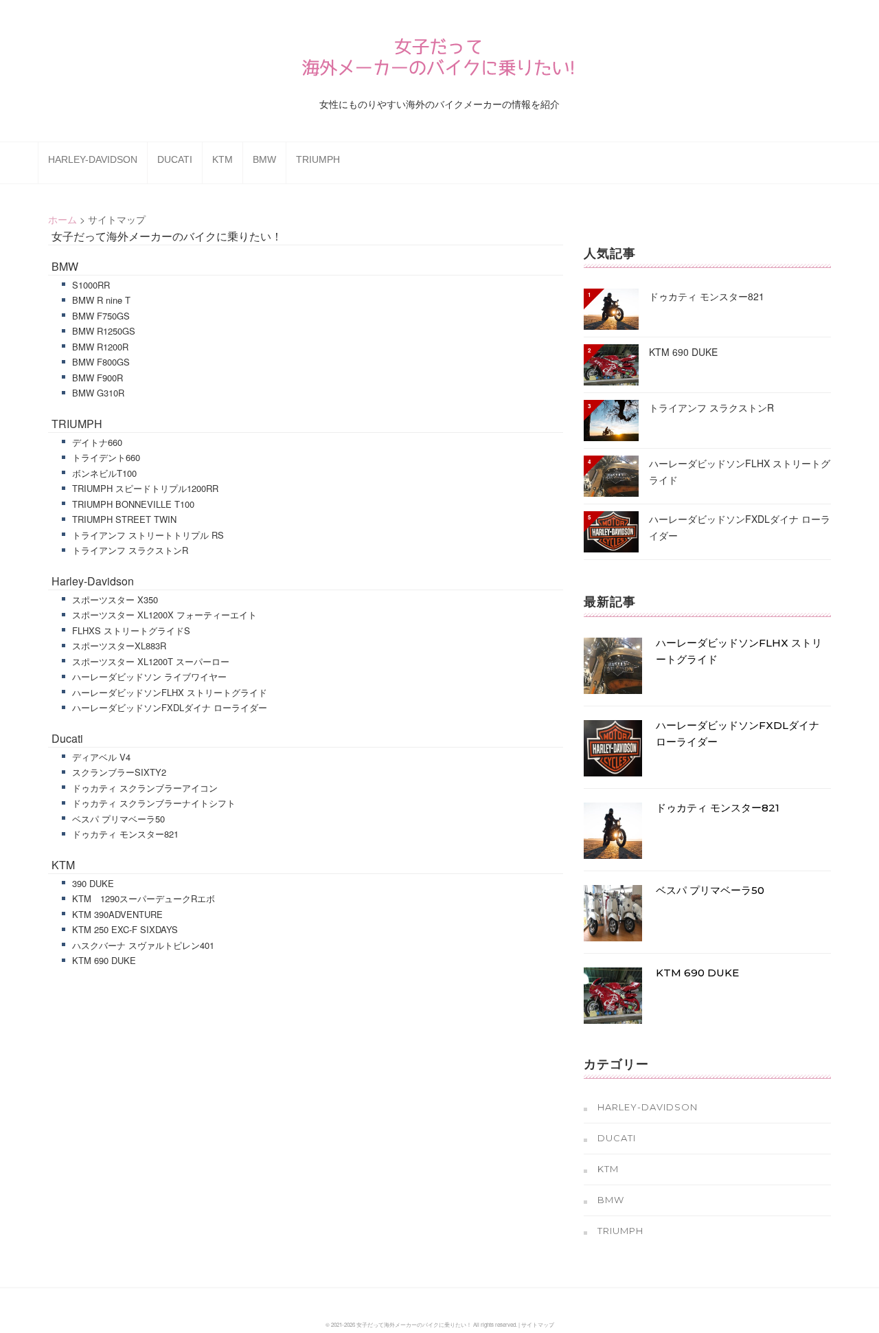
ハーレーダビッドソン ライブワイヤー (149, 676)
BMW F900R (97, 377)
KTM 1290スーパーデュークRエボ (143, 898)
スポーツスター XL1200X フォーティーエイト (164, 614)
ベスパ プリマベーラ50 (118, 818)
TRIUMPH (318, 159)
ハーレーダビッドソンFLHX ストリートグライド (169, 692)
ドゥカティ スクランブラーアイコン (145, 787)
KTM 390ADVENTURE (117, 914)
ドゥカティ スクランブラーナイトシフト (154, 802)
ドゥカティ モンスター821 (125, 833)
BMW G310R (98, 392)
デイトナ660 (97, 442)
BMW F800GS (101, 361)
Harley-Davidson (92, 159)
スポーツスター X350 (115, 599)
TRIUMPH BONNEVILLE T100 (133, 504)
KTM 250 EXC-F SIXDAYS (125, 929)
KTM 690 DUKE (104, 960)
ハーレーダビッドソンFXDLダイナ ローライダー (169, 707)
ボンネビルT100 (104, 473)
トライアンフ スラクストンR (130, 550)
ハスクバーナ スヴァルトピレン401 (143, 945)
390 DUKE (93, 883)
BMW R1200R (100, 346)
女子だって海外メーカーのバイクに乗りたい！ (167, 236)
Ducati (174, 159)
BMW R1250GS (103, 330)
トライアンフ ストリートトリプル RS (148, 534)
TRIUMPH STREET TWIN (124, 519)
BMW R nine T (101, 299)
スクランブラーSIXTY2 (119, 771)
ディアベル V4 (101, 756)
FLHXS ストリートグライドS (131, 630)
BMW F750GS (101, 315)
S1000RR (91, 284)
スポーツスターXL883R (119, 645)
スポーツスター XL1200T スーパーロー (150, 661)
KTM (222, 159)
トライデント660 (106, 457)
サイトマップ (537, 1324)
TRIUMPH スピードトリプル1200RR (145, 488)
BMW (264, 159)
